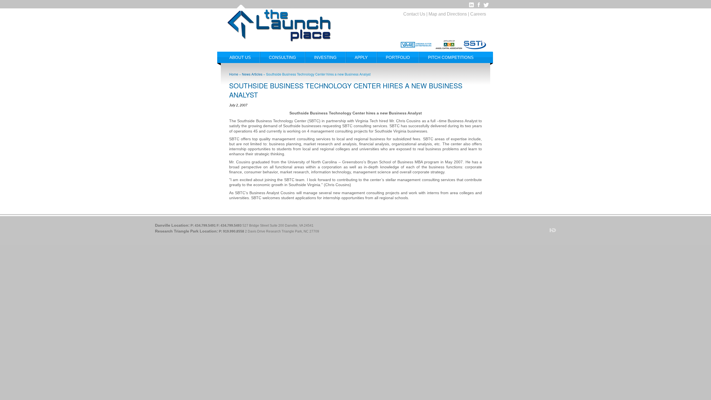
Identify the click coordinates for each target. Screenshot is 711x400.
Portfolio (398, 57)
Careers (478, 14)
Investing (325, 57)
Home (233, 74)
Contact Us (414, 14)
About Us (240, 57)
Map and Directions (448, 14)
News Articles (252, 74)
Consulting (282, 57)
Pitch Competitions (451, 57)
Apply (361, 57)
